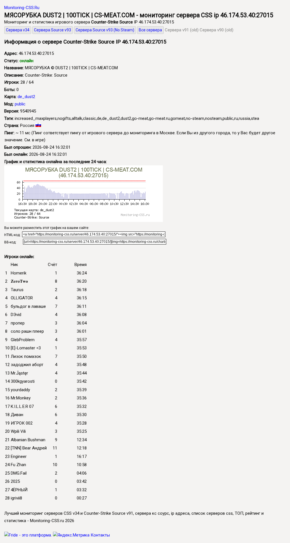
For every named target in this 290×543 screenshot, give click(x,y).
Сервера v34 (17, 30)
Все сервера (150, 30)
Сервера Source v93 (52, 30)
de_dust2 (26, 96)
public (20, 104)
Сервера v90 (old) (216, 30)
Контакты (100, 535)
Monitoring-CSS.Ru (21, 7)
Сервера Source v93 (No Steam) (105, 30)
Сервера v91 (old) (182, 30)
